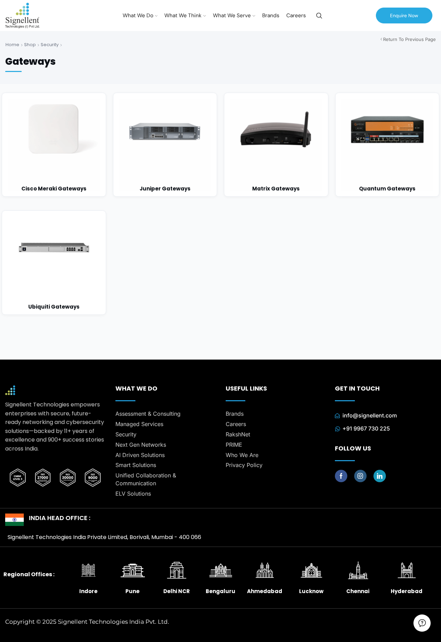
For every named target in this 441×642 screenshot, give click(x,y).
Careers (296, 15)
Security (50, 44)
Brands (270, 15)
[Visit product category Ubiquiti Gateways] (54, 262)
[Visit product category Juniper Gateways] (165, 145)
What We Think (183, 15)
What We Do (138, 15)
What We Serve (232, 15)
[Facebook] (341, 476)
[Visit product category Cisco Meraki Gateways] (54, 145)
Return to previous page (409, 39)
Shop (30, 44)
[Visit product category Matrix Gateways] (276, 145)
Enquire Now (404, 15)
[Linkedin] (379, 476)
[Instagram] (360, 476)
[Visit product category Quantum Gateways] (387, 145)
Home (12, 44)
